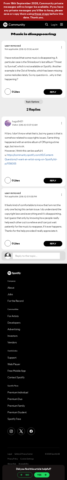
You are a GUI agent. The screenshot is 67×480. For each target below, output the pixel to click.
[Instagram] (11, 431)
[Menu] (61, 24)
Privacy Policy (12, 459)
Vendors (12, 342)
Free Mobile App (16, 370)
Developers (13, 322)
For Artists (13, 316)
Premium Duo (14, 399)
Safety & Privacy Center (23, 454)
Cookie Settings (27, 459)
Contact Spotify (16, 377)
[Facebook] (31, 431)
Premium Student (17, 412)
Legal (9, 454)
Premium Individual (17, 392)
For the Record (15, 301)
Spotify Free (14, 419)
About (10, 287)
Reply (53, 92)
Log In (54, 24)
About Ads (11, 464)
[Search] (46, 24)
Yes (39, 474)
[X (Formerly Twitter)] (21, 431)
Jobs (10, 294)
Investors (12, 336)
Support (12, 357)
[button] (61, 47)
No (27, 474)
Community (17, 24)
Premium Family (16, 405)
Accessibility (24, 464)
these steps (41, 14)
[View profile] (8, 122)
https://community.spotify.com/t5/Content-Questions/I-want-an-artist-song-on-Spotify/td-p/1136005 (31, 159)
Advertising (13, 329)
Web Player (13, 364)
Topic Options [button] (32, 101)
